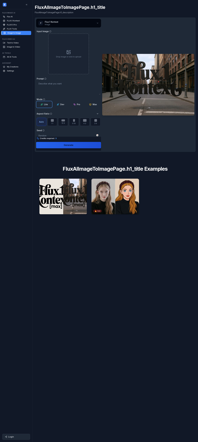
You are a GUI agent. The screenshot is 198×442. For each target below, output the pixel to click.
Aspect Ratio (43, 114)
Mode (39, 99)
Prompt (40, 79)
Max (95, 104)
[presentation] (68, 54)
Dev (62, 104)
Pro (78, 104)
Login (11, 436)
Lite (46, 104)
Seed (39, 130)
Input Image (43, 31)
